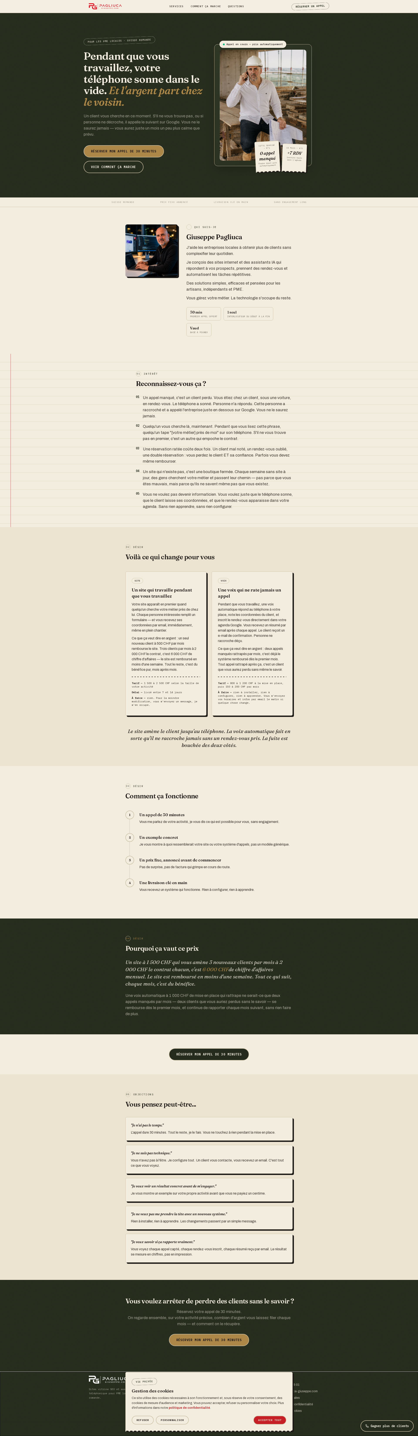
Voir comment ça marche (113, 167)
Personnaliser (172, 1420)
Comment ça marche (206, 6)
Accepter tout (269, 1420)
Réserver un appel (310, 6)
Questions (236, 6)
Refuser (143, 1420)
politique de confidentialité (189, 1407)
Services (176, 6)
